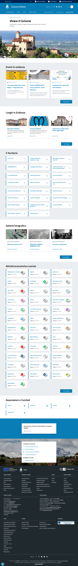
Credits (5, 545)
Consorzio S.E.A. (42, 522)
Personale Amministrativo (9, 488)
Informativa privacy (7, 540)
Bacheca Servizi (7, 536)
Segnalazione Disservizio (9, 532)
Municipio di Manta (13, 129)
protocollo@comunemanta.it (12, 506)
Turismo (38, 488)
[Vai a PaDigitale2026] (66, 469)
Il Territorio (66, 482)
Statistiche (6, 549)
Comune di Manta (35, 129)
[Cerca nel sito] (71, 6)
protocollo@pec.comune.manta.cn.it (13, 504)
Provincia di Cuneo (25, 524)
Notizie (53, 478)
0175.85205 (7, 500)
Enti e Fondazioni (7, 486)
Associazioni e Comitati (68, 492)
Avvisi (53, 480)
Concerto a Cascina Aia (59, 244)
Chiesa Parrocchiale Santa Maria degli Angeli (60, 130)
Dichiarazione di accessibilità (9, 524)
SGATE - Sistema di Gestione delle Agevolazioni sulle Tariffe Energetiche (54, 528)
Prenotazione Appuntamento (9, 530)
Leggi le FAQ (6, 528)
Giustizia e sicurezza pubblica (42, 478)
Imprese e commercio (41, 480)
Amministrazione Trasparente (9, 522)
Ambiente (24, 480)
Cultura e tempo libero (26, 490)
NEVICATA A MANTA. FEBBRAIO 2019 (36, 245)
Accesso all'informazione (49, 12)
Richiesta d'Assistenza (8, 534)
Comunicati (54, 482)
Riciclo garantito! (25, 528)
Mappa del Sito (7, 551)
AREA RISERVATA (39, 564)
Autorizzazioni (24, 486)
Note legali (6, 542)
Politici (5, 490)
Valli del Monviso (42, 526)
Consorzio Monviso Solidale (44, 524)
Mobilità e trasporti (40, 482)
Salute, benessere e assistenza (43, 484)
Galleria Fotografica (68, 484)
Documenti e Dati (7, 484)
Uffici (5, 482)
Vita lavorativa (39, 490)
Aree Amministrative (8, 480)
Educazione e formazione (27, 492)
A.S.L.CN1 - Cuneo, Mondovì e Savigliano (30, 526)
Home (11, 17)
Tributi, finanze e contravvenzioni (43, 486)
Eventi (65, 478)
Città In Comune (62, 561)
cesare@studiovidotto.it (47, 510)
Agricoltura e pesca (25, 478)
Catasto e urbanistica (26, 488)
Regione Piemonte (8, 1)
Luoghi (65, 480)
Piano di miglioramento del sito (10, 526)
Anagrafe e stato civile (26, 482)
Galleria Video (66, 486)
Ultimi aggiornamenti (8, 547)
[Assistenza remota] (67, 561)
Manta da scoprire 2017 (14, 244)
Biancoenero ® (44, 562)
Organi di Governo (7, 478)
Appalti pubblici (25, 484)
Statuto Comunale (7, 538)
